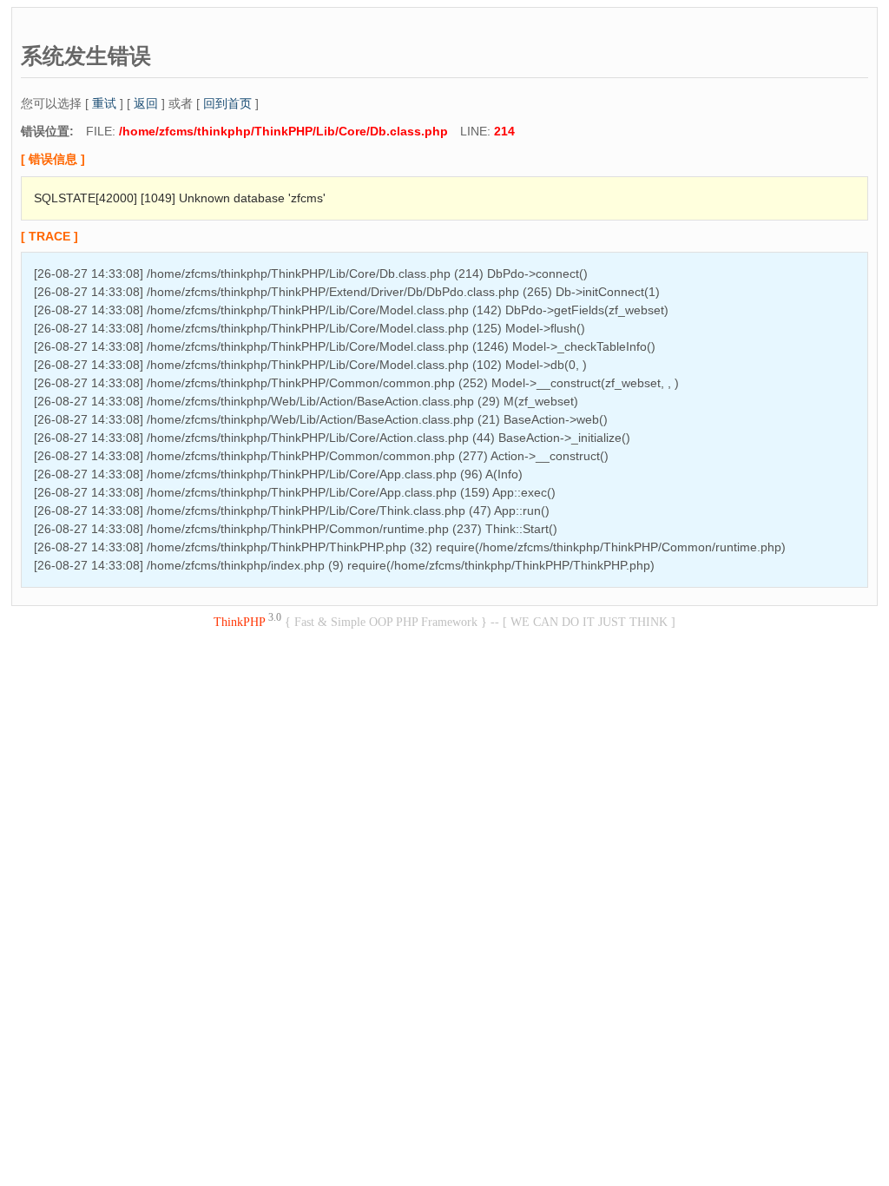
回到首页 (227, 103)
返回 (146, 103)
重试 (104, 103)
